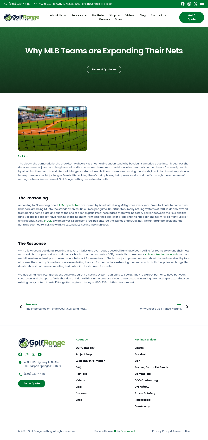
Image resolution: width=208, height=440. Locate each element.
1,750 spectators (69, 205)
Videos (130, 15)
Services (77, 15)
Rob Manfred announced (161, 254)
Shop (112, 15)
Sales (118, 19)
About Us (56, 15)
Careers (104, 19)
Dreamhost (128, 431)
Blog (143, 15)
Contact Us (158, 15)
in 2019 (48, 221)
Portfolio (98, 15)
